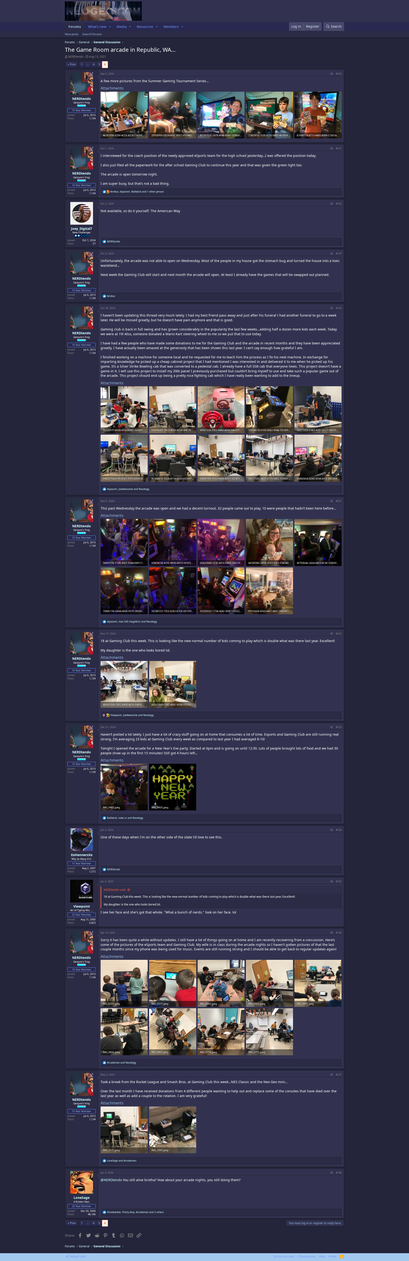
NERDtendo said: (115, 890)
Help (322, 1256)
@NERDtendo (111, 1180)
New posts (72, 34)
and (121, 1062)
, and (128, 489)
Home (333, 1256)
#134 (339, 830)
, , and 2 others (135, 1212)
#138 (339, 1172)
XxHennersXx (82, 855)
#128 (339, 203)
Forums (74, 26)
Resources (145, 26)
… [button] (88, 64)
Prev (73, 64)
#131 (339, 501)
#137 (339, 1074)
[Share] (331, 73)
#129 (339, 253)
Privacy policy (307, 1256)
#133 (339, 727)
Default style (77, 1256)
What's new (97, 26)
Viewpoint (81, 906)
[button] (110, 26)
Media (122, 26)
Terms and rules (284, 1256)
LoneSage (81, 1197)
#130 (339, 308)
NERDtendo (75, 57)
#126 (339, 73)
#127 (339, 148)
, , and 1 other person (137, 191)
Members (171, 26)
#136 (339, 932)
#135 (339, 881)
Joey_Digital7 (81, 228)
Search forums (92, 34)
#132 (339, 633)
